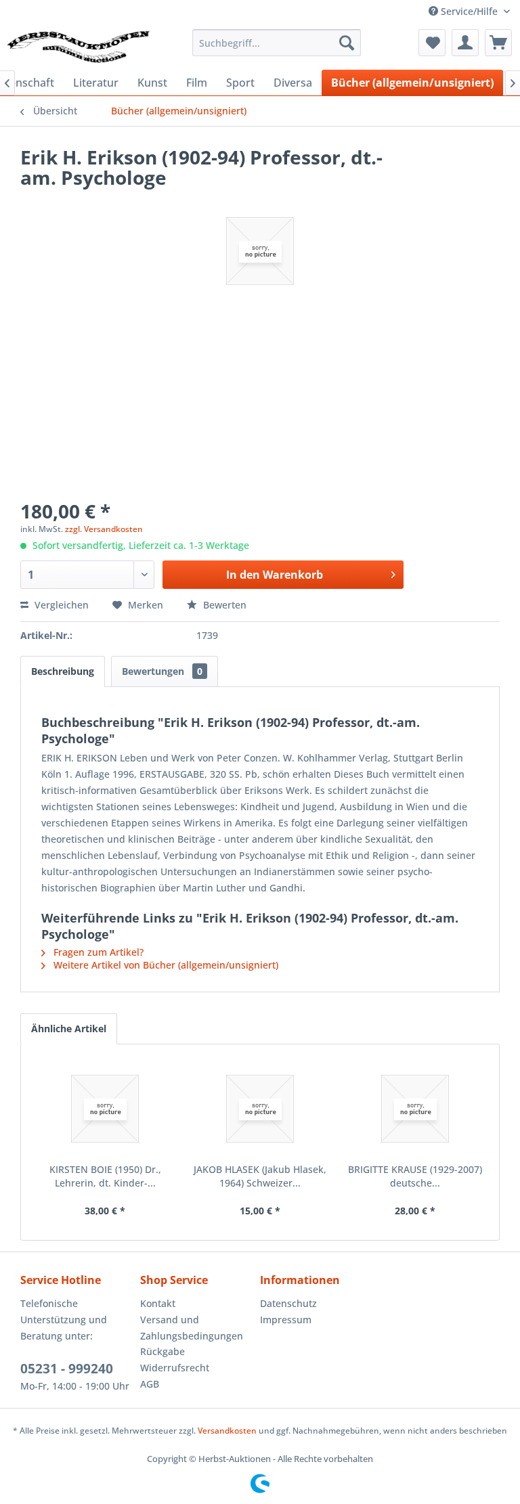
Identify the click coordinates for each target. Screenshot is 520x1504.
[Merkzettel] (432, 42)
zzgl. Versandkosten (104, 529)
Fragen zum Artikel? (97, 952)
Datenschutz (288, 1303)
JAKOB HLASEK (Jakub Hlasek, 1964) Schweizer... (260, 1176)
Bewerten (223, 604)
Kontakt (157, 1303)
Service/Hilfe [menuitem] (469, 11)
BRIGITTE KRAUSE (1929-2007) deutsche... (415, 1176)
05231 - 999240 (66, 1368)
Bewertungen (162, 671)
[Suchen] (346, 42)
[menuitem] (277, 42)
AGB (149, 1383)
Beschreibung (62, 671)
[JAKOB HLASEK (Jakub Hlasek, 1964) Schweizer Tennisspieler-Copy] (260, 1108)
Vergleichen (60, 604)
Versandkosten (227, 1430)
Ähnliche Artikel (68, 1028)
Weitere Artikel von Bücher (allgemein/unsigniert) (164, 964)
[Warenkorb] (498, 42)
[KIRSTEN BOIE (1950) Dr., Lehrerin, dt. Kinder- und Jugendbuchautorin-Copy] (105, 1108)
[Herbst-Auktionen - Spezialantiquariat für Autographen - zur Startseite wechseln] (78, 46)
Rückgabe (162, 1351)
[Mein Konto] (465, 42)
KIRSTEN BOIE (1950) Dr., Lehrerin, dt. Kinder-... (105, 1176)
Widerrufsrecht (174, 1367)
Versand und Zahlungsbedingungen (191, 1327)
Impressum (285, 1319)
